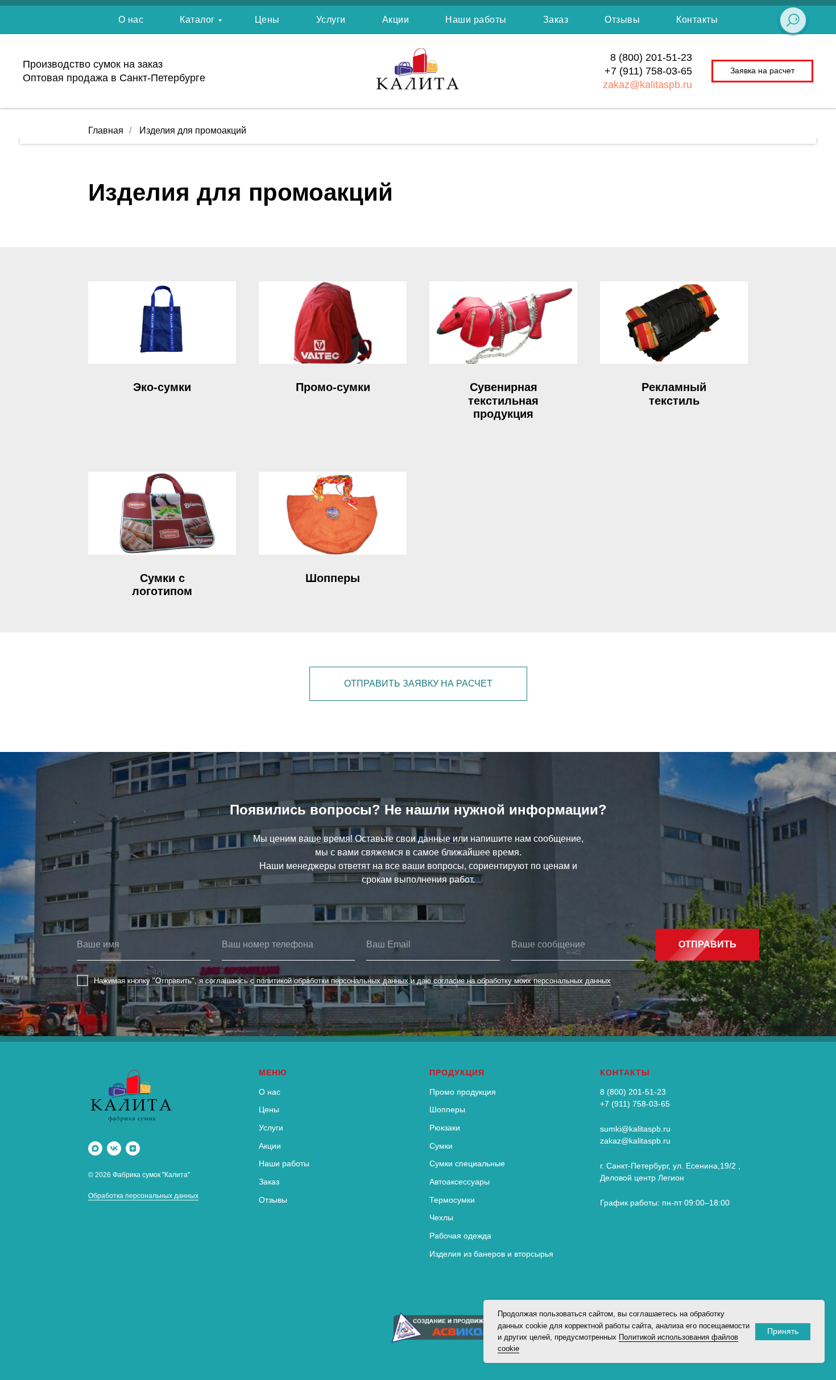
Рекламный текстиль (674, 393)
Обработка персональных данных (143, 1196)
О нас (131, 19)
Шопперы (332, 578)
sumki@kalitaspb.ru (635, 1128)
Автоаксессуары (459, 1181)
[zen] (133, 1148)
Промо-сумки (333, 387)
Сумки (441, 1145)
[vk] (114, 1148)
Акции (395, 19)
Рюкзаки (444, 1127)
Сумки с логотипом (162, 584)
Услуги (331, 19)
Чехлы (441, 1217)
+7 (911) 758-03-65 (648, 71)
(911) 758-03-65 (640, 1103)
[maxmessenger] (95, 1148)
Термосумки (452, 1199)
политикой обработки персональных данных (331, 980)
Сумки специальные (467, 1163)
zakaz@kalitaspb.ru (647, 84)
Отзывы (622, 19)
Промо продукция (462, 1091)
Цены (267, 19)
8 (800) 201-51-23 (651, 57)
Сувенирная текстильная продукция (503, 400)
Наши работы (476, 19)
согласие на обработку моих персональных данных (522, 980)
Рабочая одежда (460, 1235)
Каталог (197, 19)
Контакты (697, 19)
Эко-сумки (162, 387)
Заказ (556, 19)
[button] (762, 71)
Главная (105, 130)
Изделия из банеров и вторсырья (491, 1253)
